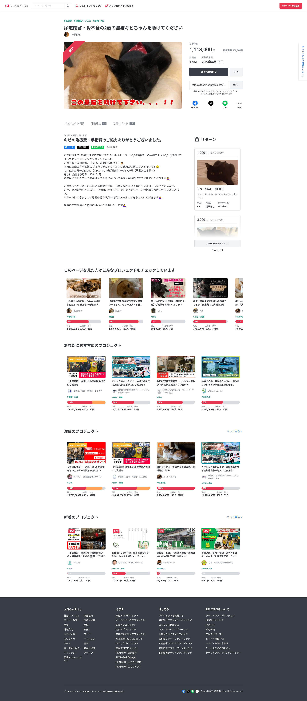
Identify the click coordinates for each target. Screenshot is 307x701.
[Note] (239, 103)
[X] (210, 103)
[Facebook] (195, 103)
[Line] (225, 103)
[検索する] (68, 6)
